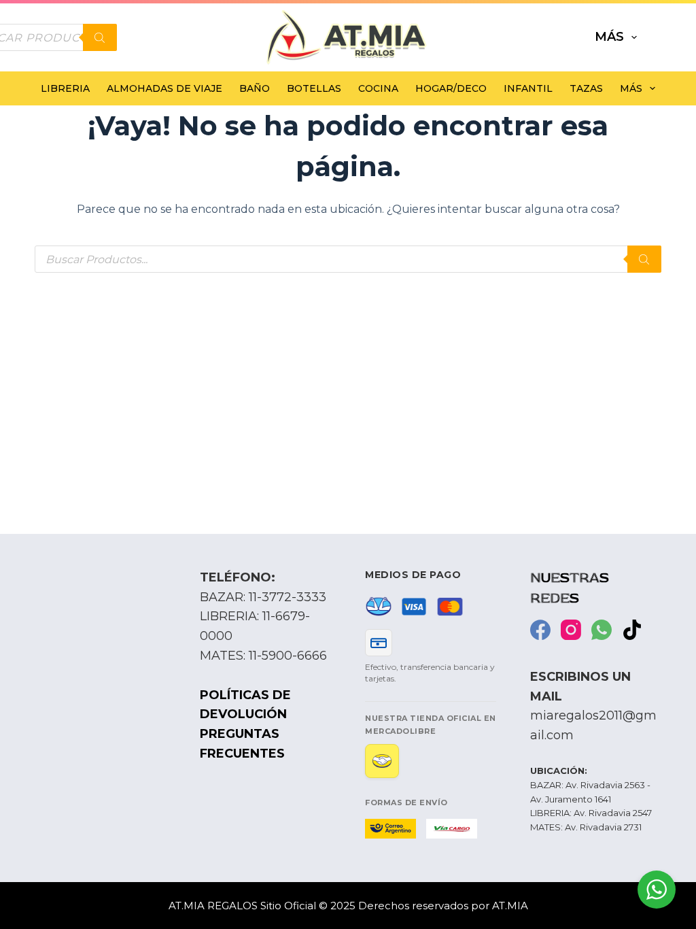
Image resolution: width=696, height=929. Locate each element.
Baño (254, 88)
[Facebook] (540, 630)
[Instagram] (571, 630)
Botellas (314, 88)
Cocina (378, 88)
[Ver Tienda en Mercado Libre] (382, 761)
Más (609, 36)
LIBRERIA (65, 88)
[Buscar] (100, 37)
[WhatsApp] (601, 630)
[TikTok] (632, 630)
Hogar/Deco (451, 88)
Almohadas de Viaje (164, 88)
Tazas (586, 88)
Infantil (528, 88)
